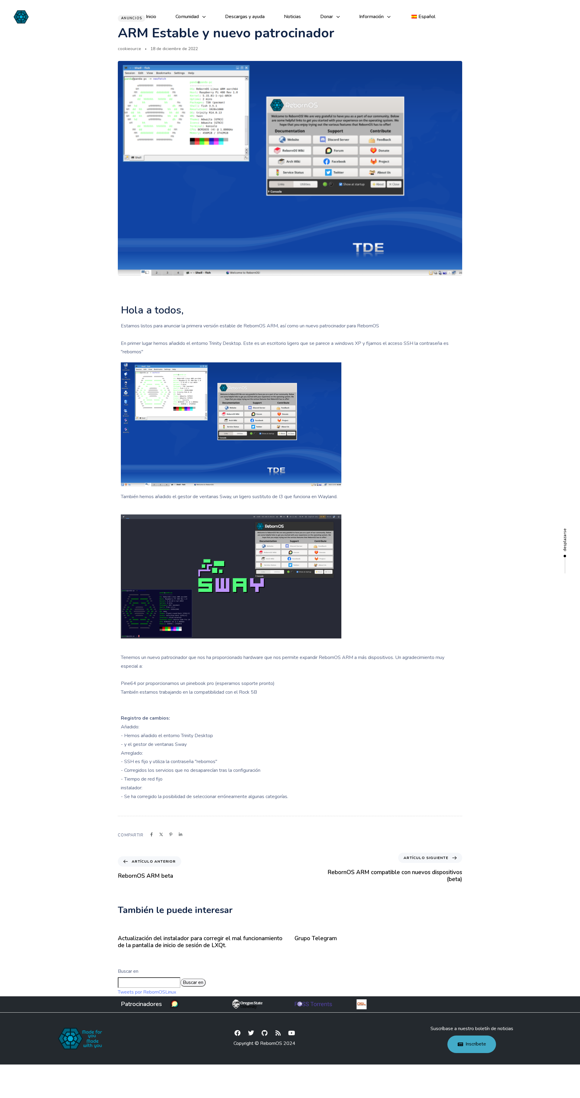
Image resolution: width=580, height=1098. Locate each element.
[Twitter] (251, 1033)
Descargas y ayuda (245, 16)
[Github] (265, 1033)
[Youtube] (292, 1033)
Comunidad (187, 16)
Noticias (292, 16)
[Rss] (278, 1033)
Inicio (151, 16)
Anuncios (131, 18)
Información (371, 16)
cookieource (129, 49)
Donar (326, 16)
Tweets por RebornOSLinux (147, 992)
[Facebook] (237, 1033)
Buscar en (128, 971)
